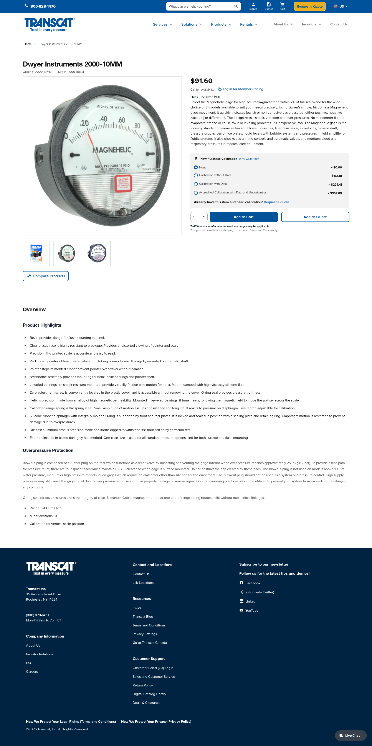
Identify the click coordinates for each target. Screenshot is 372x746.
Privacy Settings (145, 633)
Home (28, 44)
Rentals (246, 24)
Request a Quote (310, 6)
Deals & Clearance (146, 702)
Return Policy (143, 685)
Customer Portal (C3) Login (153, 667)
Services (160, 24)
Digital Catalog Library (149, 693)
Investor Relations (39, 654)
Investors (309, 24)
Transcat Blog (143, 616)
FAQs (137, 607)
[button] (340, 6)
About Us (281, 24)
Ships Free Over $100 (205, 97)
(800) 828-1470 (37, 615)
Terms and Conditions (149, 625)
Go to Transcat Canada (150, 642)
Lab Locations (143, 582)
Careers (32, 671)
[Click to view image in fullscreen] (102, 156)
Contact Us (339, 24)
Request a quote (276, 202)
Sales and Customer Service (154, 676)
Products (218, 24)
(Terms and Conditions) (98, 721)
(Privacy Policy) (179, 721)
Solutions (189, 24)
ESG (29, 662)
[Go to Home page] (50, 25)
